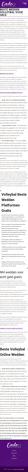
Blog (14, 455)
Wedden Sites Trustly (7, 73)
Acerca (14, 450)
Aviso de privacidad (19, 469)
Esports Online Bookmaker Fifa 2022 (11, 92)
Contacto (14, 458)
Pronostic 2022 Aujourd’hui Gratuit (11, 328)
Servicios (14, 453)
